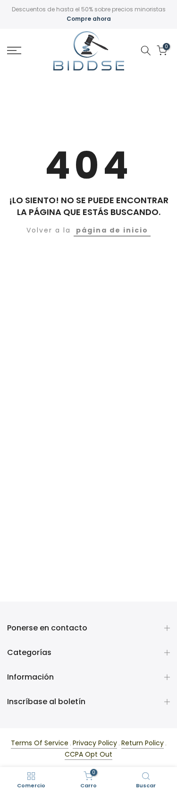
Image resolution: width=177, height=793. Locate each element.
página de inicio (112, 230)
